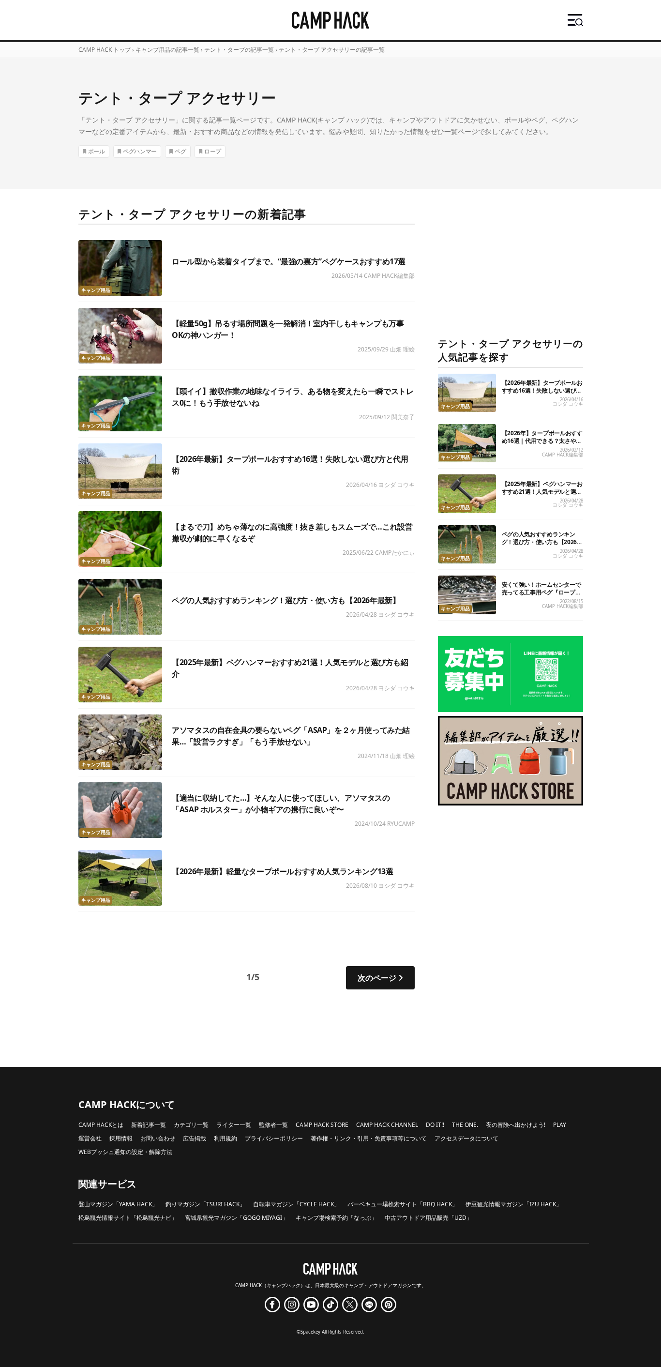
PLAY (559, 1125)
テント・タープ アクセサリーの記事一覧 (332, 50)
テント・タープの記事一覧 (239, 50)
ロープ (212, 151)
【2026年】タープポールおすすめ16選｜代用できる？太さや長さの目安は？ (542, 441)
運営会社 (90, 1138)
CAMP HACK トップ (104, 50)
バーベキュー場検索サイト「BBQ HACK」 (402, 1204)
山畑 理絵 (402, 349)
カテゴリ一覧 (191, 1125)
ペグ (180, 151)
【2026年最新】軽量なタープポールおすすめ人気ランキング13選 (282, 871)
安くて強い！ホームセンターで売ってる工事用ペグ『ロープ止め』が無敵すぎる (541, 592)
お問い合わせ (157, 1138)
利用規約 (225, 1138)
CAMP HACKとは (100, 1125)
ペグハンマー (140, 151)
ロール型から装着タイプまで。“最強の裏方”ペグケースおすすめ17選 (289, 261)
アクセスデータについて (466, 1138)
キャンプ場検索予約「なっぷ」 (336, 1218)
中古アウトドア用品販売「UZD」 (428, 1218)
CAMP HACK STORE (322, 1125)
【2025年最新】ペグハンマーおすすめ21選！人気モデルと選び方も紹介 (542, 491)
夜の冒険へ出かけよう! (515, 1125)
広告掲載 (194, 1138)
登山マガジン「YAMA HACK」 (118, 1204)
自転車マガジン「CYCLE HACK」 (296, 1204)
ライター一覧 (233, 1125)
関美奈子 (403, 417)
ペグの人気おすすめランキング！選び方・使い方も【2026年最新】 (286, 600)
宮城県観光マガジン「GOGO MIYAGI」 (236, 1218)
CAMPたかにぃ (395, 552)
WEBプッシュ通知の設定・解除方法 (125, 1152)
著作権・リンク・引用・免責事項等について (369, 1138)
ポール (96, 151)
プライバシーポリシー (274, 1138)
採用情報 (121, 1138)
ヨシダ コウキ (396, 485)
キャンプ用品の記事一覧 (167, 50)
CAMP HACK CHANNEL (387, 1125)
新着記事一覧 (148, 1125)
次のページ (377, 977)
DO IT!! (435, 1125)
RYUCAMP (401, 824)
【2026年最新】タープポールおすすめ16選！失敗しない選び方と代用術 (542, 390)
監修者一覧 (273, 1125)
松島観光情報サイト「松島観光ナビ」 (127, 1218)
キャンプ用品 (95, 290)
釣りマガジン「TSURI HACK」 (205, 1204)
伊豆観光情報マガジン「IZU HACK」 (514, 1204)
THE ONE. (465, 1125)
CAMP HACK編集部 (389, 276)
